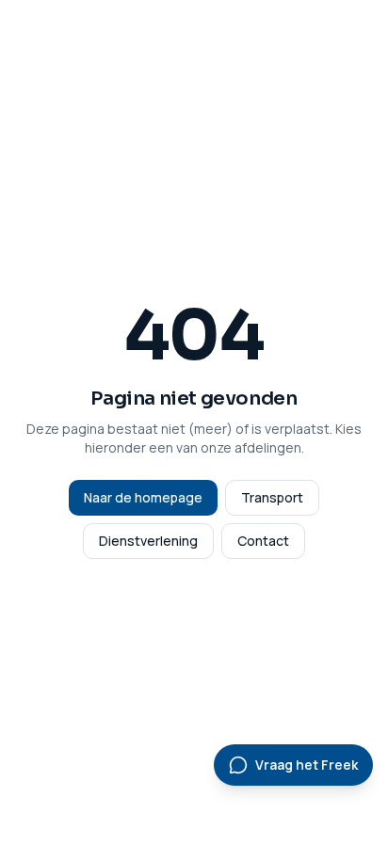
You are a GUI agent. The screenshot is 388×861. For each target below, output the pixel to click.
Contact (263, 541)
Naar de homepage (143, 497)
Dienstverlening (148, 541)
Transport (272, 497)
